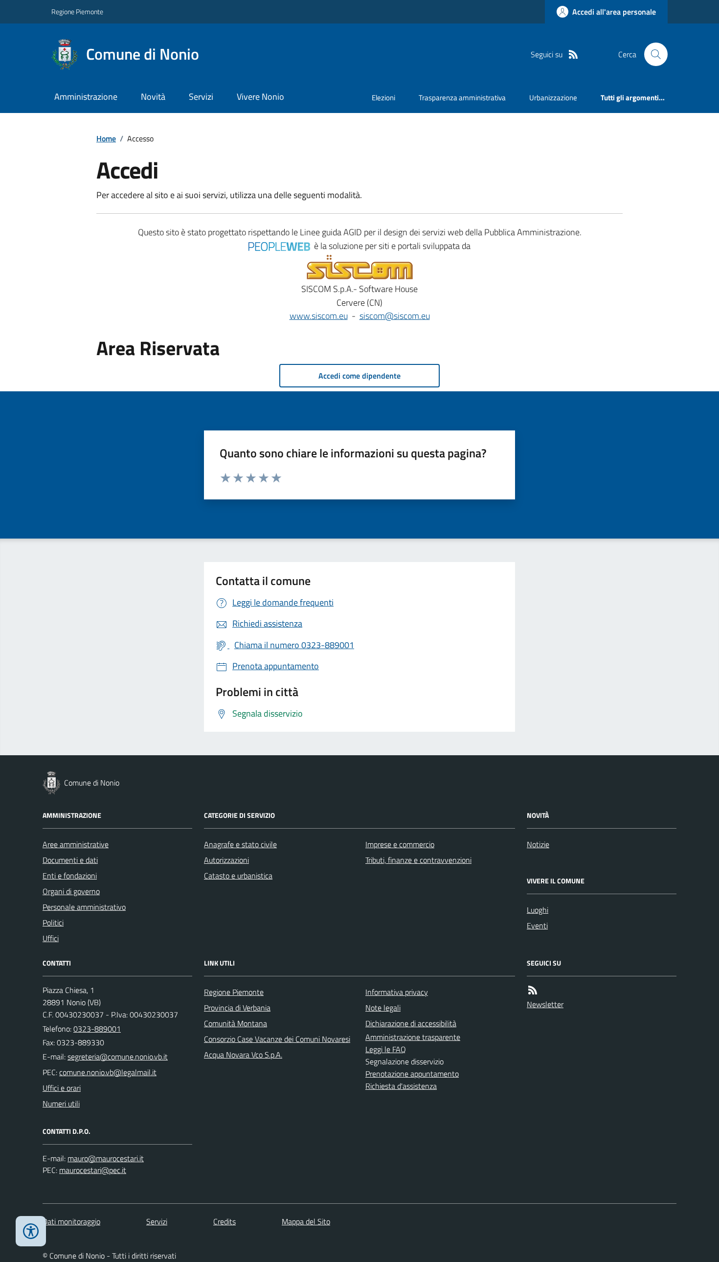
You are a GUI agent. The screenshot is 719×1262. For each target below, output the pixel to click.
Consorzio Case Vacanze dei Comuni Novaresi (277, 1039)
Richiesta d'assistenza (401, 1086)
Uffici (51, 938)
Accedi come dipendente (359, 376)
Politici (53, 922)
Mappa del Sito (306, 1221)
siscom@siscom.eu (395, 315)
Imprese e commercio (399, 844)
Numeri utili (61, 1103)
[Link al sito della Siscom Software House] (359, 267)
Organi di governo (71, 891)
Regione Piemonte (77, 11)
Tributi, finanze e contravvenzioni (418, 860)
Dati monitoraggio (71, 1221)
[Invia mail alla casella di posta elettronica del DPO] (105, 1158)
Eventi (537, 925)
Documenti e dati (70, 860)
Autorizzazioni (226, 860)
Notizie (538, 844)
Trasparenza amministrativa (462, 97)
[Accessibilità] (31, 1231)
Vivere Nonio (260, 96)
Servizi (201, 96)
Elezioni (383, 97)
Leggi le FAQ (385, 1049)
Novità (153, 96)
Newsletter (545, 1004)
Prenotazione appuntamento (412, 1074)
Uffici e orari (62, 1088)
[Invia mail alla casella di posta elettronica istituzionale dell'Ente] (117, 1056)
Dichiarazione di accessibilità (410, 1023)
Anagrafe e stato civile (240, 844)
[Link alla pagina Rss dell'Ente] (533, 990)
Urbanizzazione (553, 97)
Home (106, 138)
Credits (224, 1221)
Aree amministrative (76, 844)
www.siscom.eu (319, 315)
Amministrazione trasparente (412, 1037)
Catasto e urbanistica (238, 875)
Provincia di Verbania (237, 1008)
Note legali (383, 1008)
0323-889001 (97, 1029)
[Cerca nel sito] (652, 54)
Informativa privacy (396, 992)
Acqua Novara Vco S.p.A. (243, 1054)
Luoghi (537, 910)
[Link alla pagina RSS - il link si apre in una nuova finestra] (573, 54)
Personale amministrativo (84, 907)
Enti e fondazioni (70, 875)
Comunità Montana (235, 1023)
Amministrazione (85, 96)
